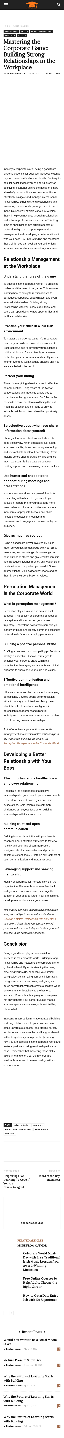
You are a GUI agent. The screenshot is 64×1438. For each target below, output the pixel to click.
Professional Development (41, 31)
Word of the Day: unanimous (49, 1177)
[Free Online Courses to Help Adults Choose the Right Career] (12, 1282)
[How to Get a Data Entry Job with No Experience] (12, 1300)
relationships (10, 35)
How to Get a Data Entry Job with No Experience (40, 1298)
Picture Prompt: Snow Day (22, 1360)
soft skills (22, 35)
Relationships (41, 1129)
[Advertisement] (32, 15)
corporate (24, 31)
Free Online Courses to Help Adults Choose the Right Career (40, 1282)
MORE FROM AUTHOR (32, 1245)
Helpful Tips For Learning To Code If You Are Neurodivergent (17, 1181)
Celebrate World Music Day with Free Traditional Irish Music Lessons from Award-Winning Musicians (41, 1261)
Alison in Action (21, 25)
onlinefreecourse (16, 73)
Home (7, 25)
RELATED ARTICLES (30, 1240)
